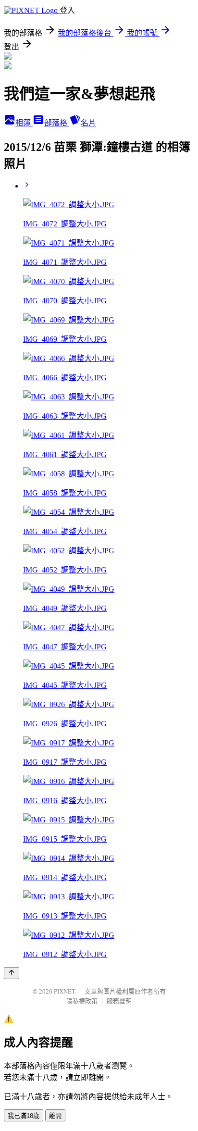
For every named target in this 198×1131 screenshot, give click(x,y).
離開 (55, 1115)
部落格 (56, 123)
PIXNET (64, 991)
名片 (88, 123)
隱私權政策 (82, 1001)
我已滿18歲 (23, 1115)
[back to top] (11, 973)
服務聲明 (119, 1001)
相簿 (24, 123)
